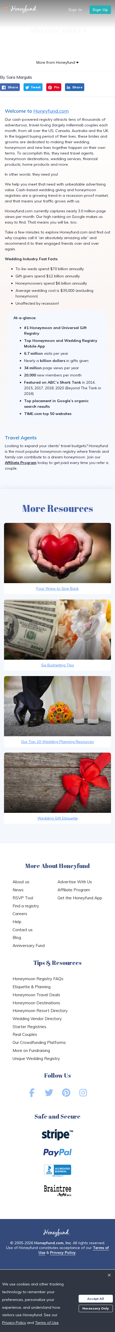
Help (17, 921)
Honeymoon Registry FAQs (38, 978)
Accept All (95, 1299)
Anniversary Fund (29, 945)
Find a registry (26, 905)
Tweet (35, 87)
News (18, 889)
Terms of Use (47, 1322)
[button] (6, 9)
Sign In (75, 9)
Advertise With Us (74, 881)
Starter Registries (29, 1026)
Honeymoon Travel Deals (36, 994)
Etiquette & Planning (32, 986)
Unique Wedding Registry (36, 1058)
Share (12, 87)
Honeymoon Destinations (36, 1002)
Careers (20, 913)
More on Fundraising (31, 1050)
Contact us (23, 929)
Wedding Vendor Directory (37, 1018)
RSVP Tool (23, 897)
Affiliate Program (20, 462)
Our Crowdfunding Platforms (39, 1042)
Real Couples (25, 1034)
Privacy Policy (63, 1252)
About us (21, 881)
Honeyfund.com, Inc (52, 1242)
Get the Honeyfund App (79, 897)
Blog (17, 937)
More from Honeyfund (56, 62)
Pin (56, 87)
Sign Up (100, 9)
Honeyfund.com (51, 111)
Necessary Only (95, 1308)
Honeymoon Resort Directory (40, 1010)
